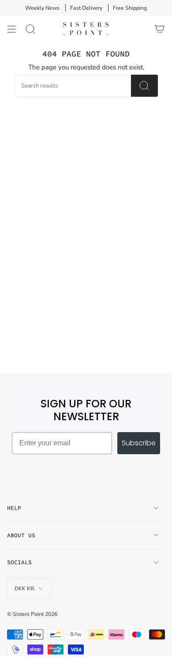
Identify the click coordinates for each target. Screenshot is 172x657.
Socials (19, 562)
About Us (21, 535)
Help (14, 508)
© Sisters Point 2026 (32, 614)
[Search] (30, 29)
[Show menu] (11, 29)
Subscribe (139, 443)
